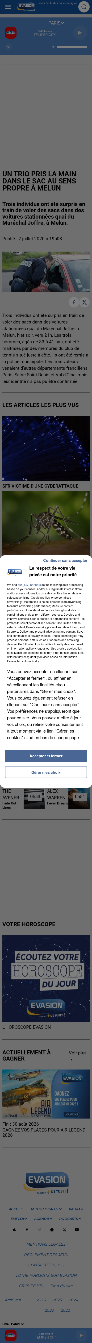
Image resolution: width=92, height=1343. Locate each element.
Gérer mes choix (46, 772)
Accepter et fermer (46, 756)
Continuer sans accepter (65, 560)
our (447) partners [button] (29, 585)
